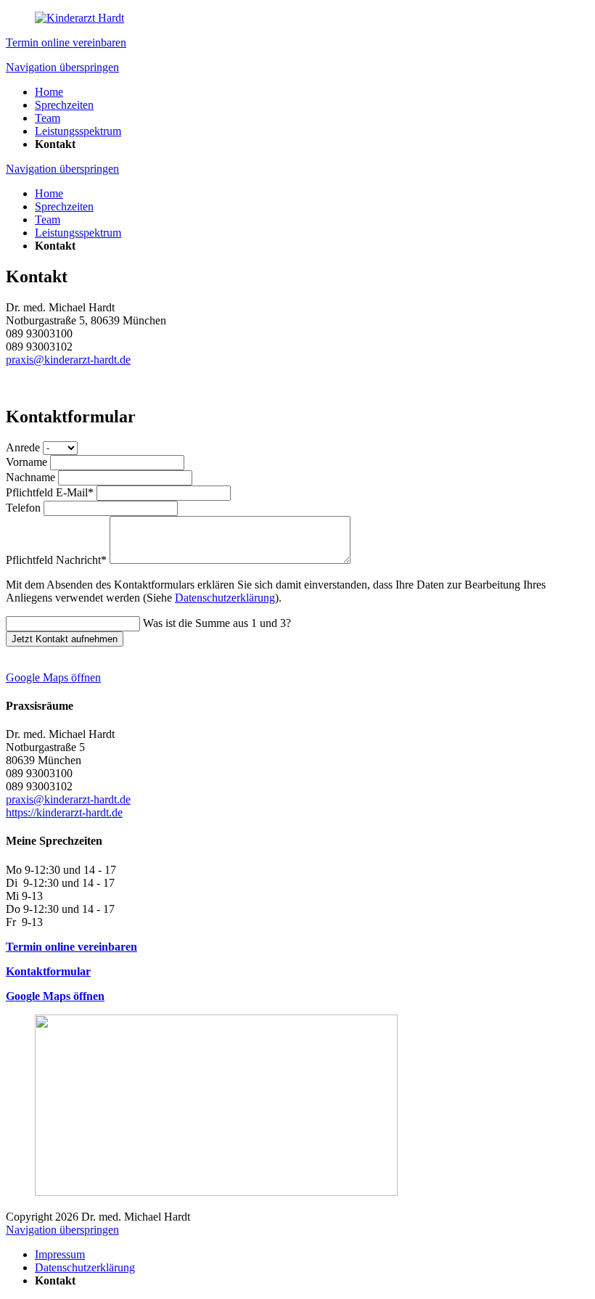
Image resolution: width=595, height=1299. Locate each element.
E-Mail (50, 492)
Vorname (28, 462)
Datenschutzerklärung (225, 597)
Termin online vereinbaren (66, 42)
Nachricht (56, 560)
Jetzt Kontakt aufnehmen (65, 639)
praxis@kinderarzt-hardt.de (68, 359)
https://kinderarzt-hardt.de (64, 812)
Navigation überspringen (62, 67)
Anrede (24, 447)
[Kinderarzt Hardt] (79, 18)
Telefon (25, 507)
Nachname (32, 477)
